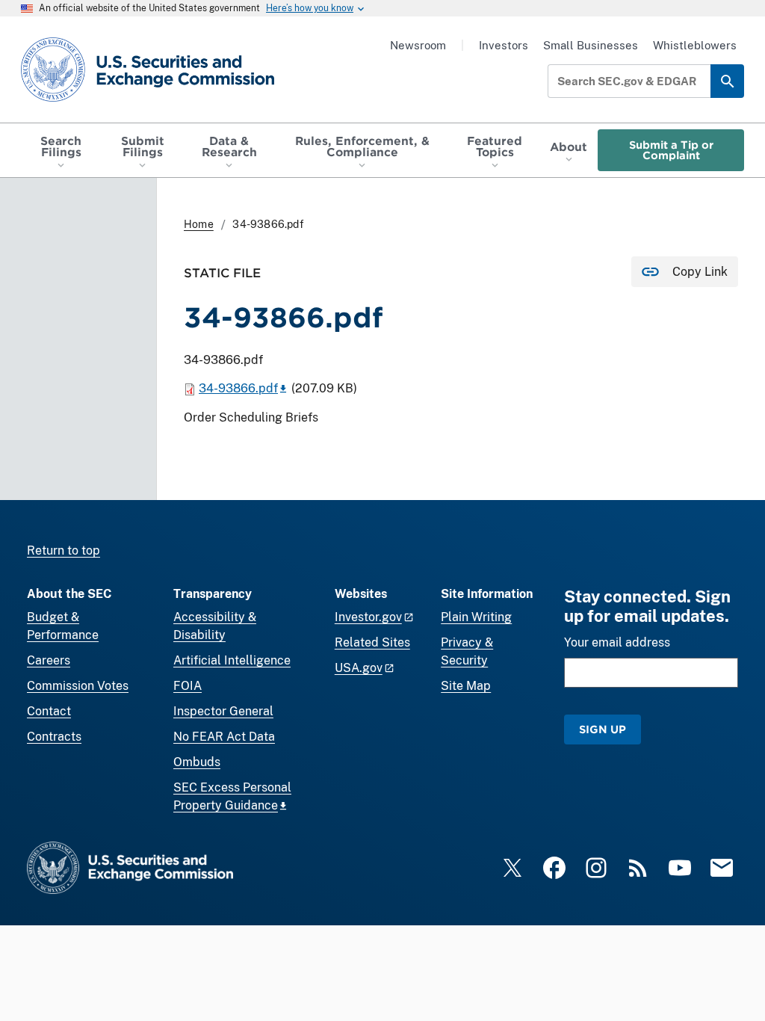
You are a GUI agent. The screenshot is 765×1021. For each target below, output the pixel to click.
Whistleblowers (695, 45)
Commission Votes (77, 686)
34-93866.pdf (238, 388)
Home (199, 224)
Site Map (466, 686)
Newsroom (418, 45)
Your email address (617, 642)
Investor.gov (368, 617)
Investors (503, 45)
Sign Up (602, 729)
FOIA (187, 686)
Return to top (63, 550)
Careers (48, 660)
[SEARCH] (727, 81)
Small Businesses (590, 45)
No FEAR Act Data (224, 736)
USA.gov (358, 668)
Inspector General (223, 711)
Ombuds (196, 762)
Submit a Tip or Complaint (671, 149)
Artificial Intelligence (232, 660)
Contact (49, 711)
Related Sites (372, 642)
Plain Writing (476, 617)
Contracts (54, 736)
